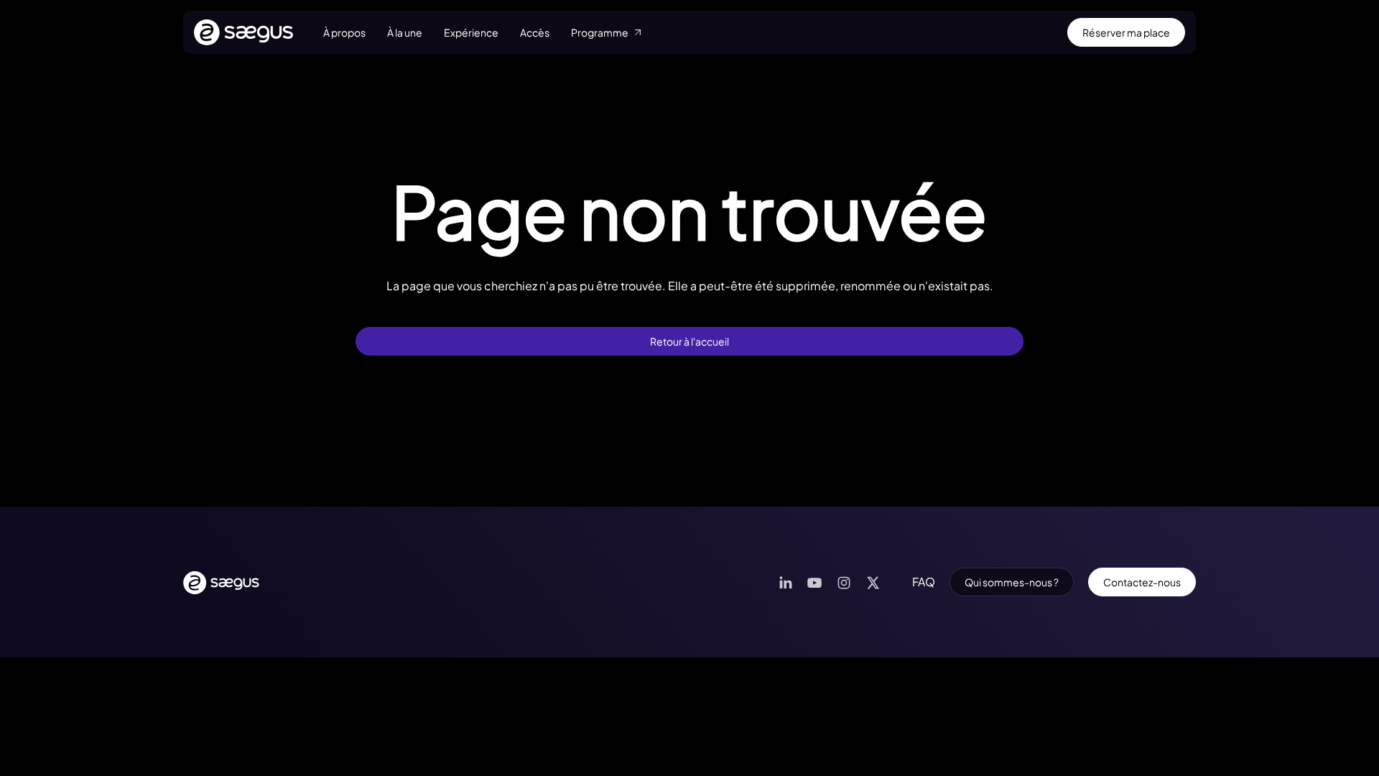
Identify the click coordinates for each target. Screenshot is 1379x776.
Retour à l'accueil (689, 341)
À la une (404, 32)
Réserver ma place (1126, 32)
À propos (344, 32)
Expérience (471, 32)
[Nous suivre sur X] (872, 582)
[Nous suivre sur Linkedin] (785, 582)
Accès (534, 32)
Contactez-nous (1142, 582)
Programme (599, 32)
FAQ (923, 581)
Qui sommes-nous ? (1012, 582)
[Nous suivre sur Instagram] (843, 582)
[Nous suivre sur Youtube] (814, 582)
